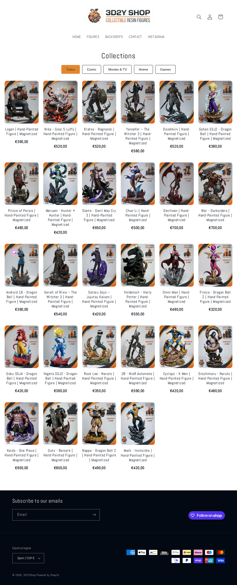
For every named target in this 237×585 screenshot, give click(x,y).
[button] (199, 17)
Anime (143, 69)
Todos (70, 69)
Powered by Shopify (47, 575)
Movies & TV (117, 69)
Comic (91, 69)
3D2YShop (29, 575)
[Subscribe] (94, 514)
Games (165, 69)
